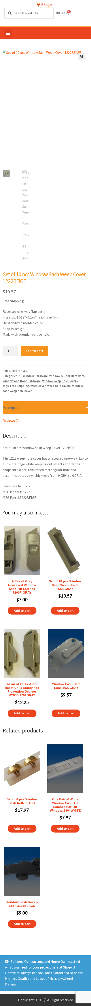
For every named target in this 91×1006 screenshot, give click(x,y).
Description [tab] (11, 407)
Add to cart (34, 350)
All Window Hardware (33, 376)
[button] (8, 33)
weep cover (38, 386)
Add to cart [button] (22, 610)
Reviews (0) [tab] (11, 420)
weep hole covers (59, 386)
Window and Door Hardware (22, 381)
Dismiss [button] (11, 984)
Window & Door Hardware (66, 376)
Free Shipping (19, 386)
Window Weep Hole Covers (60, 381)
